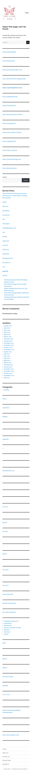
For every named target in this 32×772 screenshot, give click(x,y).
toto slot (5, 245)
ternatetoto (6, 215)
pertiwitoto (5, 210)
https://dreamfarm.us (9, 105)
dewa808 (5, 685)
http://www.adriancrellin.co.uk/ (12, 70)
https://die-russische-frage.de (12, 132)
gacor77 (4, 522)
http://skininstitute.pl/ (9, 168)
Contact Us (5, 756)
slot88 (4, 202)
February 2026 (8, 339)
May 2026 (7, 332)
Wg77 (4, 643)
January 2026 (8, 341)
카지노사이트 (6, 694)
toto (3, 267)
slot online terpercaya (9, 612)
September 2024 (9, 375)
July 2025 (7, 354)
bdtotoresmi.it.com (8, 470)
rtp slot (6, 634)
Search (4, 177)
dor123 (4, 399)
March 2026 (7, 336)
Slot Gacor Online (7, 676)
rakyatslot (5, 439)
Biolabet (5, 416)
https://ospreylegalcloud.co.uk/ (12, 87)
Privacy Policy (6, 760)
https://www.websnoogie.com (11, 159)
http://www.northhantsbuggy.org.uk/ (14, 78)
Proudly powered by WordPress (19, 769)
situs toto (5, 206)
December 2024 (9, 369)
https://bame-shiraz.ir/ (9, 150)
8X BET (4, 236)
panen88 (5, 271)
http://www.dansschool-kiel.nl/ (12, 114)
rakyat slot (5, 241)
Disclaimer (5, 764)
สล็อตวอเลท (5, 249)
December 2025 (9, 343)
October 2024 (8, 373)
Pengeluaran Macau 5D (11, 621)
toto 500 (5, 506)
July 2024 (7, 377)
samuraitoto (8, 623)
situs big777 (6, 223)
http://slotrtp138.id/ (8, 61)
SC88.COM (5, 254)
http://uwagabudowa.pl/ (10, 96)
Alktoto (4, 659)
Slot (3, 232)
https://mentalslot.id (9, 123)
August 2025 (8, 352)
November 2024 (9, 371)
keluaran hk (7, 625)
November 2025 (9, 345)
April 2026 (7, 334)
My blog (6, 390)
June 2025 (7, 356)
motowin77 (5, 407)
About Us (5, 753)
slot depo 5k (6, 262)
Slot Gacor (7, 632)
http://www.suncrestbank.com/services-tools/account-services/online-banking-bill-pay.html (15, 196)
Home (4, 749)
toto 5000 (5, 569)
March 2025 (7, 362)
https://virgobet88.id (9, 141)
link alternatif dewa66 (9, 603)
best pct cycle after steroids (12, 627)
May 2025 (7, 358)
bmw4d (4, 275)
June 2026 (7, 330)
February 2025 (8, 364)
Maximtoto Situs (7, 258)
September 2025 (9, 349)
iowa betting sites (7, 594)
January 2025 (8, 367)
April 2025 (7, 360)
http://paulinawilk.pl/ (9, 52)
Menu (27, 12)
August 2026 (8, 326)
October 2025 (8, 347)
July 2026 (7, 328)
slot (3, 219)
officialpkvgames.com (9, 228)
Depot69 (6, 630)
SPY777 (4, 554)
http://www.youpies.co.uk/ (10, 735)
